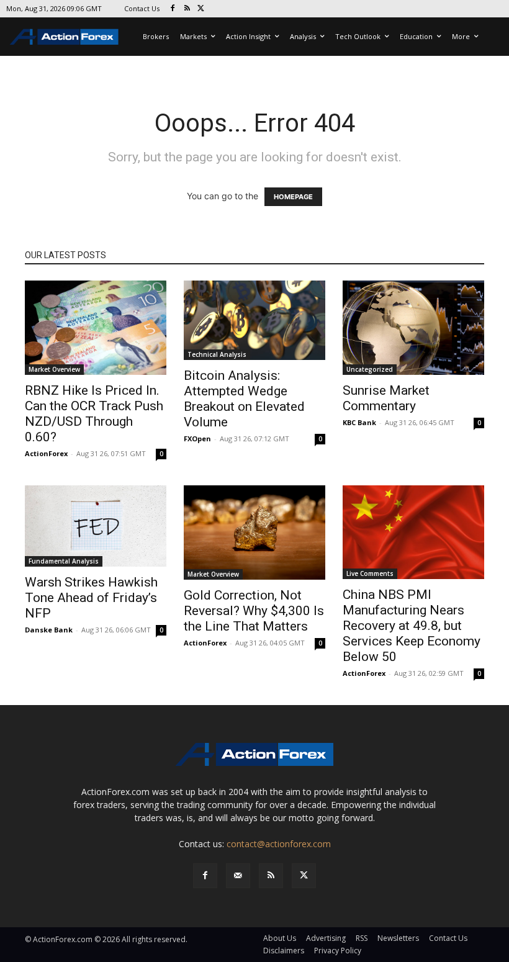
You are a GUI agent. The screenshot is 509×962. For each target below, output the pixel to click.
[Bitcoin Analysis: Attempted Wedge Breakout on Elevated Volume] (254, 321)
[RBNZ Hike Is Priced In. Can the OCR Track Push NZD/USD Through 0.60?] (95, 328)
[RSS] (187, 9)
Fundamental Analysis (64, 561)
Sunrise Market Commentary (386, 398)
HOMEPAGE (293, 196)
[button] (27, 934)
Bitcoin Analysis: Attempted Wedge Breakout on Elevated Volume (244, 398)
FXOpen (197, 438)
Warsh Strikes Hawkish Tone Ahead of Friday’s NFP (91, 598)
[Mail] (238, 875)
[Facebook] (173, 9)
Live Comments (370, 573)
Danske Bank (49, 629)
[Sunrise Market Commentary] (413, 328)
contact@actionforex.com (279, 844)
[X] (201, 9)
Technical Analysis (216, 354)
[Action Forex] (64, 36)
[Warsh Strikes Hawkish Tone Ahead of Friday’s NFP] (95, 526)
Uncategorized (369, 369)
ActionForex (46, 453)
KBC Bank (359, 422)
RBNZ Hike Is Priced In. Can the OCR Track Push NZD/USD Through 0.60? (94, 413)
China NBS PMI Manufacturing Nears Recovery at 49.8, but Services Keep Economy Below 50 (411, 625)
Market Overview (54, 369)
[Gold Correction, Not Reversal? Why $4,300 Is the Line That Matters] (254, 532)
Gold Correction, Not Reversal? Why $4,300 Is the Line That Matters (254, 611)
